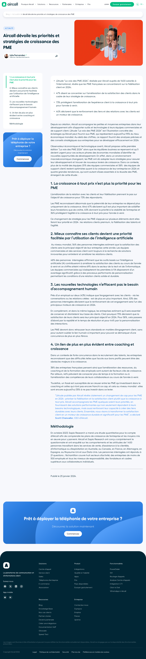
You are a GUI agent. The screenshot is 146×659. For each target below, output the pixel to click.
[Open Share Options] (56, 56)
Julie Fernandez (17, 55)
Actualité (16, 14)
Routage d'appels (117, 576)
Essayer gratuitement (122, 4)
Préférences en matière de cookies (96, 652)
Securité (65, 652)
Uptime (77, 620)
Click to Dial (115, 587)
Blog (8, 14)
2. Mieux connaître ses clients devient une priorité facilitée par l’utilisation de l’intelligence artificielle (24, 92)
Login (106, 4)
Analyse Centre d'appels (120, 580)
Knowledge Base (46, 609)
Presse (77, 616)
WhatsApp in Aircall (118, 591)
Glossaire (43, 631)
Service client (44, 573)
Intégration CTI (116, 584)
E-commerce (44, 584)
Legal (35, 652)
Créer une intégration (47, 623)
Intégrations (79, 569)
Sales (41, 576)
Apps (76, 576)
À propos (78, 609)
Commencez (23, 159)
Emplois (77, 612)
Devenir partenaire (46, 620)
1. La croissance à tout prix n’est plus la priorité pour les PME (23, 80)
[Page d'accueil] (10, 4)
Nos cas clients (45, 612)
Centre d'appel (45, 569)
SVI (111, 573)
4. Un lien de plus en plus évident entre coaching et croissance (22, 115)
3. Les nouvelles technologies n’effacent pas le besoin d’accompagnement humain (24, 104)
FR (141, 4)
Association (44, 587)
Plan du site (76, 652)
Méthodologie (16, 124)
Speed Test (43, 634)
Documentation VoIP (47, 627)
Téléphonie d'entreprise (48, 580)
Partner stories (45, 616)
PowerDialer (115, 569)
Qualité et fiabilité (81, 573)
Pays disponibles (81, 584)
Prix (89, 4)
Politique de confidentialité (49, 652)
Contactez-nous (81, 605)
